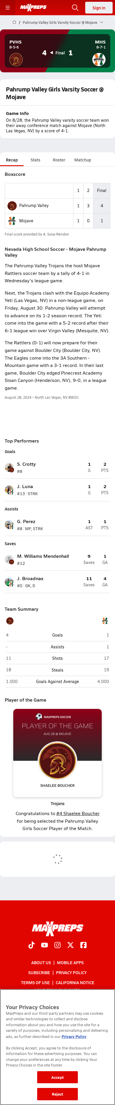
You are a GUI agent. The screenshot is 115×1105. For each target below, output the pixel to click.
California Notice (75, 982)
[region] (57, 1047)
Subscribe (39, 972)
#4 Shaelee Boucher (78, 813)
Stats (35, 160)
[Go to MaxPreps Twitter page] (70, 946)
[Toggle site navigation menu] (7, 7)
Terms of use (35, 982)
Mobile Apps (70, 962)
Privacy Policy (71, 972)
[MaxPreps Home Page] (14, 22)
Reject (57, 1094)
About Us (41, 962)
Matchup (82, 160)
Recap (12, 160)
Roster (59, 160)
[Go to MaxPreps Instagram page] (57, 946)
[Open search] (75, 7)
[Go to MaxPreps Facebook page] (83, 946)
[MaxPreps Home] (33, 7)
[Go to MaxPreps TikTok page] (31, 946)
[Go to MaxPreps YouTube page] (44, 946)
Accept (57, 1077)
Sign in (99, 8)
